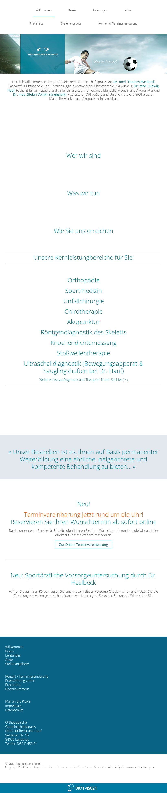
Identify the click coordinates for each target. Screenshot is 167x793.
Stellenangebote (17, 664)
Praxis (9, 651)
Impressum (13, 706)
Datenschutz (14, 710)
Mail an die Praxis (18, 701)
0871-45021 (86, 788)
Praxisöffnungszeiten (20, 680)
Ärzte (9, 659)
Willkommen (14, 647)
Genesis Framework (62, 767)
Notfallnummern (17, 689)
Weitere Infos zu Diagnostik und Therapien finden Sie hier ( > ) (83, 379)
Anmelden (100, 767)
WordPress (84, 767)
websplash (37, 767)
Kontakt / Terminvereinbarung (26, 676)
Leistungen (13, 655)
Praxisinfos (13, 684)
